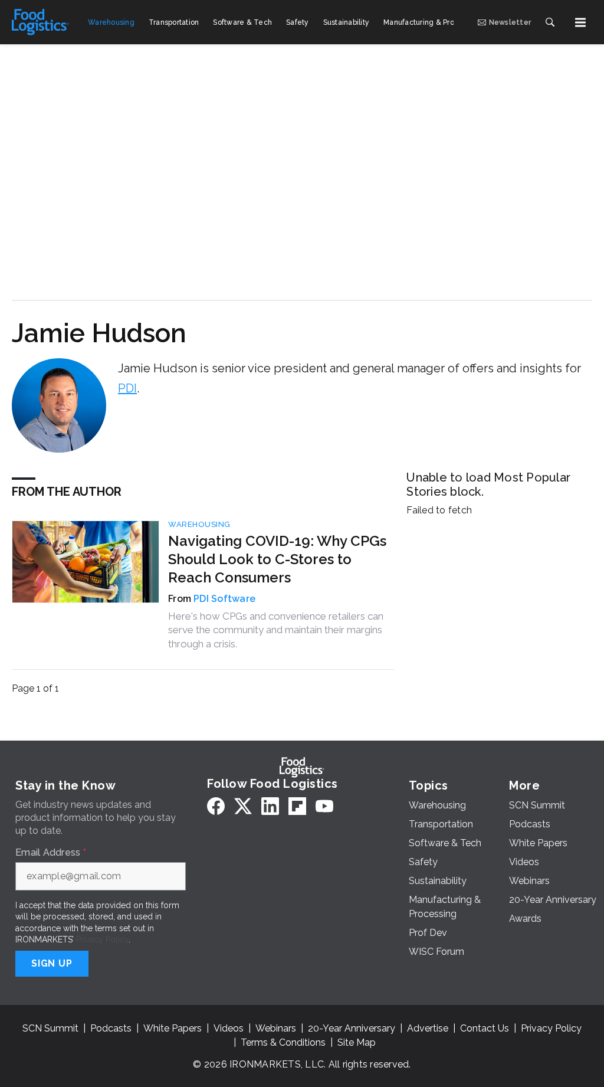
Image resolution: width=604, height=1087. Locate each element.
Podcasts (111, 1028)
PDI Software (224, 598)
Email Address (50, 852)
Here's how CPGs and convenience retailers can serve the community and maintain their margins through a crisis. (275, 630)
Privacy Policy (102, 939)
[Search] (550, 22)
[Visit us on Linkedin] (270, 806)
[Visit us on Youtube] (324, 806)
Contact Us (484, 1028)
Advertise (427, 1028)
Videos (229, 1028)
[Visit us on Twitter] (243, 806)
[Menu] (580, 22)
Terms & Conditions (283, 1042)
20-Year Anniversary (351, 1028)
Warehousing (199, 524)
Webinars (275, 1028)
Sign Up (52, 963)
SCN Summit (50, 1028)
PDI (127, 388)
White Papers (172, 1028)
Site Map (356, 1042)
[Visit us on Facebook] (216, 806)
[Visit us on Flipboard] (297, 806)
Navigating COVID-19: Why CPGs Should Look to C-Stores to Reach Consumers (277, 559)
